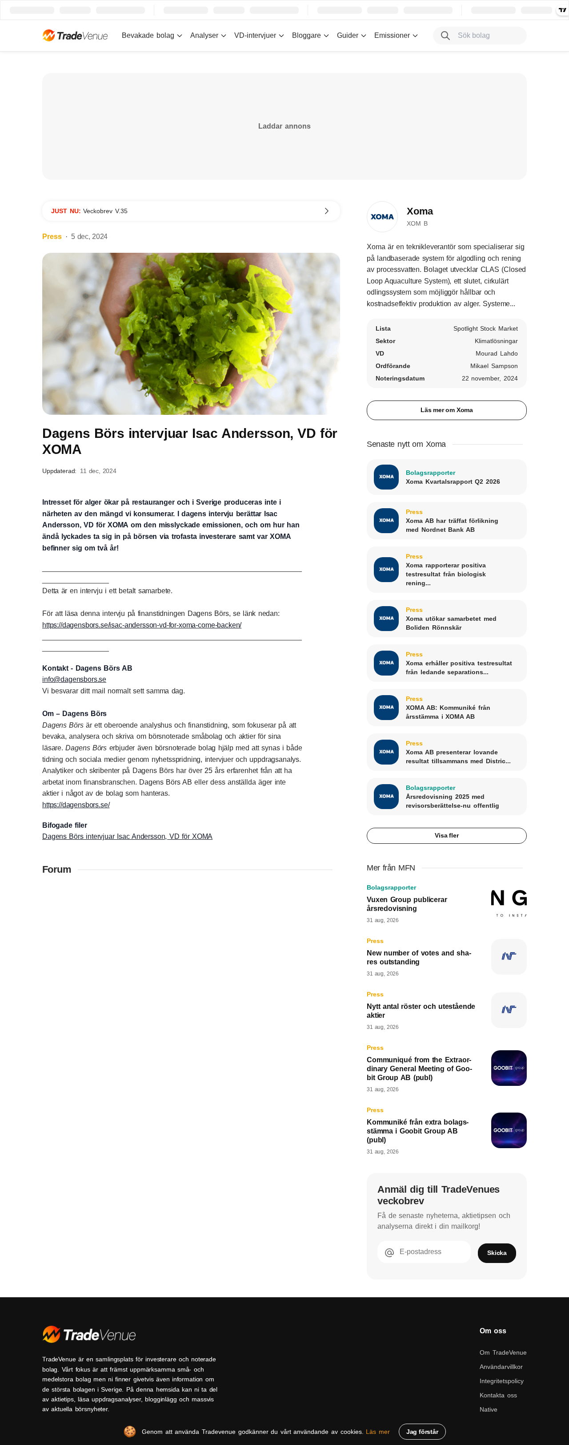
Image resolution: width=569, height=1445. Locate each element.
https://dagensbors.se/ (75, 805)
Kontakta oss (498, 1395)
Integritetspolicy (502, 1380)
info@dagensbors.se (74, 679)
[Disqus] (191, 999)
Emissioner (392, 35)
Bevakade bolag (148, 35)
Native (488, 1409)
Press (52, 236)
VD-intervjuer (255, 35)
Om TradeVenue (503, 1352)
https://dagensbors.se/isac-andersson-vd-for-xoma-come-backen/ (141, 625)
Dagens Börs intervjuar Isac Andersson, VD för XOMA (127, 836)
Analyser (204, 35)
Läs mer (378, 1431)
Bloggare (306, 35)
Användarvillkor (501, 1366)
